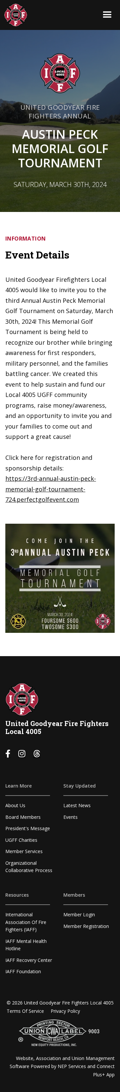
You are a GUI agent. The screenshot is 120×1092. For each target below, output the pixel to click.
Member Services (24, 851)
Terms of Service (25, 1011)
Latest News (77, 805)
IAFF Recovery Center (28, 960)
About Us (15, 805)
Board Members (23, 817)
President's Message (27, 828)
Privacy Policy (65, 1011)
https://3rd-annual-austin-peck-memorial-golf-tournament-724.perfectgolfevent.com (50, 488)
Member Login (79, 914)
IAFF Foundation (23, 971)
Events (70, 817)
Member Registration (86, 926)
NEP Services (72, 1066)
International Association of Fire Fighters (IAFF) (25, 922)
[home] (15, 15)
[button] (107, 15)
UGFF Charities (21, 840)
